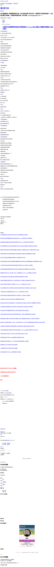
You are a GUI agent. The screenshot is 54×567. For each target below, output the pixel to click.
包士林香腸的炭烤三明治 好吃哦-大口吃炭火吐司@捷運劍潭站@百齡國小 (14, 234)
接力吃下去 (4, 8)
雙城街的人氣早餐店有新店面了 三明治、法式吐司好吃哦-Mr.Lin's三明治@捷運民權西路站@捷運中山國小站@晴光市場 (22, 322)
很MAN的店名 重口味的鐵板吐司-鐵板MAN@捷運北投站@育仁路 (12, 257)
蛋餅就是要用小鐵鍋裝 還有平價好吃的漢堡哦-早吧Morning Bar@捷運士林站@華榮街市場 (17, 242)
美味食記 (8, 443)
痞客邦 (6, 440)
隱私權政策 (33, 552)
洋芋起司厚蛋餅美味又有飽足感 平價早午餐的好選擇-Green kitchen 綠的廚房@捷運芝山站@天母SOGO (19, 329)
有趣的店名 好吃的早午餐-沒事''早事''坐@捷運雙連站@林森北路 (12, 299)
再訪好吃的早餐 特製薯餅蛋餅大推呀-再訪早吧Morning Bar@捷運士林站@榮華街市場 (16, 238)
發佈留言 (2, 454)
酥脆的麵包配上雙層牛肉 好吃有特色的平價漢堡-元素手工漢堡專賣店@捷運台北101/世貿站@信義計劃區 (19, 318)
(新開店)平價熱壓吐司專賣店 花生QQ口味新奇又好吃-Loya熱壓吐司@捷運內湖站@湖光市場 (17, 280)
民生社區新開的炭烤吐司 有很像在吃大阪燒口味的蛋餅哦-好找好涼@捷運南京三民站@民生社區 (18, 287)
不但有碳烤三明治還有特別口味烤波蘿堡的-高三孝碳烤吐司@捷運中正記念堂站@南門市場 (17, 326)
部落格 (4, 21)
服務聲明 (37, 552)
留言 (8, 440)
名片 (3, 22)
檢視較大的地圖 (2, 428)
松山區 (8, 444)
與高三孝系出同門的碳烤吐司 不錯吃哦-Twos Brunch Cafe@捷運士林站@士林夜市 (15, 284)
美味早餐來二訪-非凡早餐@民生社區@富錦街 (8, 344)
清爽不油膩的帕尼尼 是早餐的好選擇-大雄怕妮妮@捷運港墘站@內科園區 (14, 276)
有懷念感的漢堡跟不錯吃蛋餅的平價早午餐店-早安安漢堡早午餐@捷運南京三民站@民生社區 (17, 269)
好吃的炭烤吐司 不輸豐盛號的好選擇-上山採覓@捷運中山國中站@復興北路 (14, 310)
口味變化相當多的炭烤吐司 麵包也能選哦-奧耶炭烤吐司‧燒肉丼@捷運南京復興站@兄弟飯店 (17, 314)
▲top (1, 446)
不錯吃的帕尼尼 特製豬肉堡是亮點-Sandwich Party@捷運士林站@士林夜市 (14, 291)
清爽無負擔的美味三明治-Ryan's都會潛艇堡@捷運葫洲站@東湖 (12, 337)
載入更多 (2, 448)
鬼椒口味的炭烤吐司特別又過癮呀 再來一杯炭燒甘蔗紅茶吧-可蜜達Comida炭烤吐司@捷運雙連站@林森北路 (20, 302)
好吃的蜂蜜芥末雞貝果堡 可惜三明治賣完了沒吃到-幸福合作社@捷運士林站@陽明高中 (16, 306)
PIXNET (19, 552)
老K (1, 434)
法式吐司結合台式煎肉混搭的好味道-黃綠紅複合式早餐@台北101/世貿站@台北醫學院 (17, 265)
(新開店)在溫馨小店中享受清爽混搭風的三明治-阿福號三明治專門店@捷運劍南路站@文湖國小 (18, 253)
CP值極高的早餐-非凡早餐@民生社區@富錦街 (9, 348)
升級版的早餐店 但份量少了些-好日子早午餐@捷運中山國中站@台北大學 (14, 333)
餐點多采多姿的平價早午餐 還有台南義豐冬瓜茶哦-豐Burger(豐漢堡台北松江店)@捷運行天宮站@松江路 (19, 249)
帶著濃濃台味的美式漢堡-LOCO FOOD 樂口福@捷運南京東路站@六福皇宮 (14, 341)
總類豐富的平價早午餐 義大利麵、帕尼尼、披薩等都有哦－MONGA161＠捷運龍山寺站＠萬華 (18, 272)
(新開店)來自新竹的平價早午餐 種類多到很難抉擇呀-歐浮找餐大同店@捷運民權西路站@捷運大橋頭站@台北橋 (21, 261)
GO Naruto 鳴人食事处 (7, 392)
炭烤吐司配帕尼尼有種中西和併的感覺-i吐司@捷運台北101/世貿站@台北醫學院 (15, 295)
